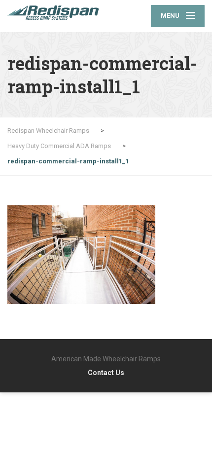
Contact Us (106, 373)
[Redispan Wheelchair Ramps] (56, 13)
